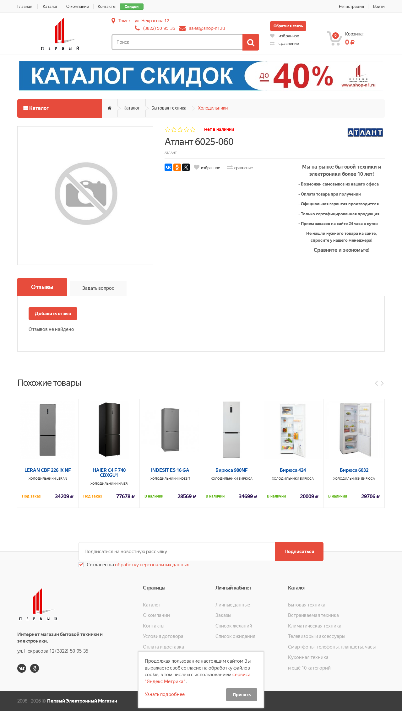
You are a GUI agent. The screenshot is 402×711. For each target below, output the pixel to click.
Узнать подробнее (165, 694)
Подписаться (299, 551)
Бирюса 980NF (231, 470)
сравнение (288, 43)
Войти (379, 6)
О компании (77, 6)
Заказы (223, 615)
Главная (24, 6)
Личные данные (232, 605)
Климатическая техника (314, 626)
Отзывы (42, 287)
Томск (124, 20)
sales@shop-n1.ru (207, 28)
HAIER (123, 483)
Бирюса (246, 478)
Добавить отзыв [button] (53, 313)
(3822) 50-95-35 (159, 28)
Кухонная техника (308, 657)
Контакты (107, 6)
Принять (242, 694)
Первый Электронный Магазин (82, 701)
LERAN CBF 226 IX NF (47, 470)
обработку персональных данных (151, 565)
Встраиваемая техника (313, 615)
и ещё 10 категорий (309, 668)
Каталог (50, 6)
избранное (288, 36)
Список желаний (233, 626)
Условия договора (163, 636)
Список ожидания (235, 636)
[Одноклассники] (177, 167)
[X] (186, 167)
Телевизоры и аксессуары (316, 636)
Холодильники (213, 107)
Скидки (132, 6)
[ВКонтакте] (168, 167)
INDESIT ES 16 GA (170, 470)
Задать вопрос (98, 288)
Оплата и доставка (163, 647)
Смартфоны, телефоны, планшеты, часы (332, 647)
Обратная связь (288, 26)
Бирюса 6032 (354, 470)
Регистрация (351, 6)
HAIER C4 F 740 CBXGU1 (109, 472)
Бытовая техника (168, 107)
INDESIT (184, 478)
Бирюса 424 (293, 470)
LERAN (62, 478)
